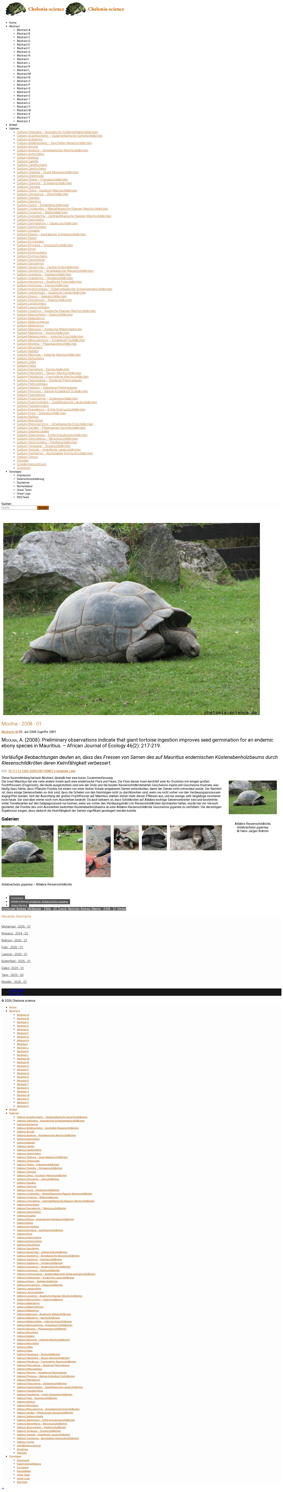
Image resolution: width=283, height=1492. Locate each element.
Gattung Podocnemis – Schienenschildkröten (47, 398)
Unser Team (24, 489)
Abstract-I (23, 59)
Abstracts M (10, 732)
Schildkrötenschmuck (31, 464)
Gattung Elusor (27, 238)
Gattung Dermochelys (31, 227)
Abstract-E (23, 44)
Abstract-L (23, 70)
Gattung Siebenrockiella (33, 431)
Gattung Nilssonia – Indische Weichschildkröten (49, 355)
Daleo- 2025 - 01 (13, 968)
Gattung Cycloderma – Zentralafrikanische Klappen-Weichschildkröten (64, 216)
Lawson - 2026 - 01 (15, 954)
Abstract (14, 26)
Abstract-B (23, 33)
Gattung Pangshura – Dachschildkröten (43, 369)
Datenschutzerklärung (30, 478)
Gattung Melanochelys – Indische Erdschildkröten (50, 336)
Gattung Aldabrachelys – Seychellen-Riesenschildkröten (54, 143)
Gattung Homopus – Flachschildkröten (43, 285)
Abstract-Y (23, 117)
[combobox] (19, 508)
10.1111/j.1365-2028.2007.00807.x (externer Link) (42, 771)
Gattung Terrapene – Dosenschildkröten (43, 446)
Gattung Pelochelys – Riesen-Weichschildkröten (49, 373)
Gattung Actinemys (30, 139)
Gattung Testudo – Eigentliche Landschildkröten (49, 449)
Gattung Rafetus (28, 417)
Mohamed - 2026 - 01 (16, 926)
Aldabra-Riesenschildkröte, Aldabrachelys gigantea (39, 901)
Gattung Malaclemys (31, 318)
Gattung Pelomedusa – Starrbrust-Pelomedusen (49, 380)
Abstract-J (23, 62)
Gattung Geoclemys (30, 263)
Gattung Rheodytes (30, 420)
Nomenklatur (25, 486)
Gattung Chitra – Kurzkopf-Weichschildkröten (47, 190)
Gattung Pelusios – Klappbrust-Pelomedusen (47, 387)
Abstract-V (23, 106)
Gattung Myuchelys (30, 347)
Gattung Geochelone (31, 260)
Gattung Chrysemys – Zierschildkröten (42, 194)
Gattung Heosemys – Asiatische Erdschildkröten (49, 282)
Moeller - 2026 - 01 (14, 982)
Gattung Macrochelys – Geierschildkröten (45, 314)
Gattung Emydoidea (30, 241)
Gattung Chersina (28, 187)
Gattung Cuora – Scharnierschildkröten (43, 205)
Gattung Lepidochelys (31, 303)
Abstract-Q (23, 88)
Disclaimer (23, 482)
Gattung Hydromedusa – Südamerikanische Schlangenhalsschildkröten (64, 289)
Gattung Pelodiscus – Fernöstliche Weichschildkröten (53, 376)
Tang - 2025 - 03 (12, 975)
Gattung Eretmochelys (32, 252)
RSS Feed (23, 497)
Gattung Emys (26, 249)
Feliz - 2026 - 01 (12, 947)
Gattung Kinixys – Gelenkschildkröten (42, 296)
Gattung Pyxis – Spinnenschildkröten (41, 413)
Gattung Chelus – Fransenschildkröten (42, 179)
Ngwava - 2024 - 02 (15, 933)
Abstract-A (23, 30)
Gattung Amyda (27, 147)
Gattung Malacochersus (33, 322)
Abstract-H (23, 55)
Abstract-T (23, 99)
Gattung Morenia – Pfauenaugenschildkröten (47, 344)
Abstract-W (24, 110)
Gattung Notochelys (30, 358)
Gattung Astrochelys (30, 154)
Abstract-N (23, 77)
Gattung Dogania (28, 230)
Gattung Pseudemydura (33, 406)
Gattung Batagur (28, 157)
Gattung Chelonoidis (30, 176)
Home (13, 22)
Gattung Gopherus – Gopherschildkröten (44, 274)
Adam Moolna (19, 905)
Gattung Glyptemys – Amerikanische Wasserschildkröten (55, 271)
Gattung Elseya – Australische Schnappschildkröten (51, 234)
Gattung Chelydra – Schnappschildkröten (44, 183)
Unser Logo (24, 493)
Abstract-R (23, 92)
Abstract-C (23, 37)
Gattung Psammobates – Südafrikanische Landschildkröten (57, 402)
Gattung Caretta (27, 161)
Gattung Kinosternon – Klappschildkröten (44, 300)
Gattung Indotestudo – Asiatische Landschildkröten (51, 293)
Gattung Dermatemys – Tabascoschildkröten (47, 223)
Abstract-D (23, 40)
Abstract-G (23, 51)
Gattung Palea (26, 366)
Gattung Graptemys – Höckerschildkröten (45, 278)
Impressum (24, 475)
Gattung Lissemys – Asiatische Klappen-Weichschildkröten (56, 311)
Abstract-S (23, 95)
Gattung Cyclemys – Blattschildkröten (42, 212)
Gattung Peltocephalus (32, 384)
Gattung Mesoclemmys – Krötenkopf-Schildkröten (51, 340)
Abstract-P (23, 84)
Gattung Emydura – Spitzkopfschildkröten (45, 245)
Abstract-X (23, 113)
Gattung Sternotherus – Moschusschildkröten (47, 439)
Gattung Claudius (28, 198)
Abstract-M (24, 73)
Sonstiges (23, 468)
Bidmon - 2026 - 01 (14, 940)
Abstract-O (23, 81)
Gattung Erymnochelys (32, 256)
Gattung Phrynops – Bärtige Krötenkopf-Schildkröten (52, 391)
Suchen (6, 504)
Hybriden (23, 460)
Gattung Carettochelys (32, 165)
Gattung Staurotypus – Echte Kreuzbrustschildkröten (52, 435)
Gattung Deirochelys (30, 220)
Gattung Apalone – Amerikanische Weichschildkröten (52, 150)
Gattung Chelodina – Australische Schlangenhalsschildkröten (57, 132)
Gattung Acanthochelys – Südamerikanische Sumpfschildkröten (60, 136)
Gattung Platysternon (31, 395)
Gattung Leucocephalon (33, 307)
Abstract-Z (23, 121)
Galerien (14, 128)
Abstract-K (23, 66)
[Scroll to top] (3, 1488)
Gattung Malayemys (30, 325)
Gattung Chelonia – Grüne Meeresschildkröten (48, 172)
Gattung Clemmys (29, 201)
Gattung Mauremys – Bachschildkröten (43, 333)
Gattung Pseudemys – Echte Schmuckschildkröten (51, 409)
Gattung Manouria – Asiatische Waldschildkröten (49, 329)
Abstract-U (23, 103)
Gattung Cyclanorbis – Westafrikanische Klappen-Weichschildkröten (62, 209)
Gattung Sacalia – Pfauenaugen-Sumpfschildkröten (51, 428)
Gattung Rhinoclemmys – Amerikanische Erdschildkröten (55, 424)
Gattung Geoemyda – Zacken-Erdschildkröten (48, 267)
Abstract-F (23, 48)
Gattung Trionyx (27, 457)
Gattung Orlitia (26, 362)
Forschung (17, 898)
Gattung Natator (28, 351)
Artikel (13, 124)
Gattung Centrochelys (31, 168)
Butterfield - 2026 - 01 (16, 961)
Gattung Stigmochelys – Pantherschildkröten (47, 442)
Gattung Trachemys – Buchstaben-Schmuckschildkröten (55, 453)
